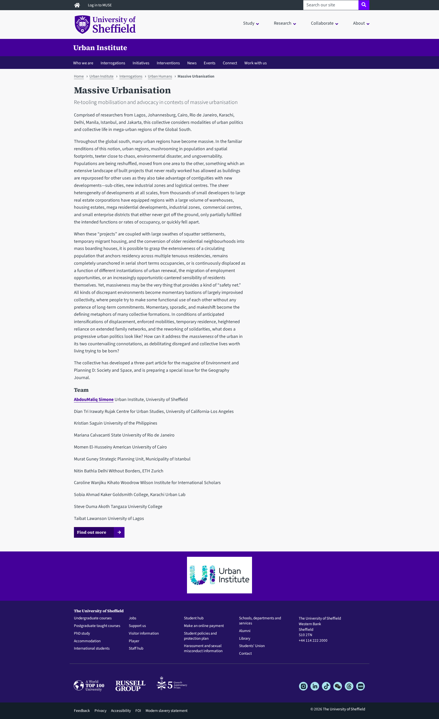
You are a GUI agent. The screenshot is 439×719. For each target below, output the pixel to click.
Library (244, 638)
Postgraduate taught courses (97, 625)
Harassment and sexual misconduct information (203, 648)
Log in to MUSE (100, 5)
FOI (138, 710)
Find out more (91, 532)
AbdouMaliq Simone (94, 399)
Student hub (193, 618)
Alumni (244, 631)
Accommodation (87, 641)
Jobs (132, 618)
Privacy (100, 710)
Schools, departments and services (260, 621)
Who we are (83, 63)
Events (209, 63)
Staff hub (136, 648)
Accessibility (121, 710)
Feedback (82, 710)
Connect (230, 63)
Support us (137, 625)
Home (79, 76)
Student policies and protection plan (200, 636)
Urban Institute (100, 47)
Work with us (255, 63)
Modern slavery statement (166, 710)
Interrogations (113, 63)
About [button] (359, 23)
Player (134, 641)
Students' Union (252, 646)
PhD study (82, 633)
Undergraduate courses (93, 618)
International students (91, 648)
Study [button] (248, 23)
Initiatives (141, 63)
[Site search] (363, 5)
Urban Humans (160, 76)
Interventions (168, 63)
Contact (245, 653)
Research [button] (282, 23)
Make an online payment (204, 625)
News (192, 63)
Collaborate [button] (322, 23)
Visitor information (144, 633)
